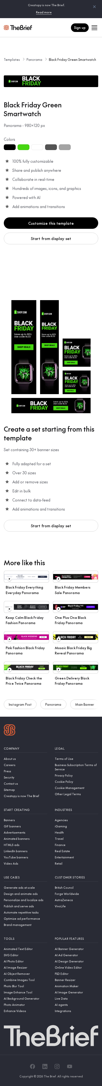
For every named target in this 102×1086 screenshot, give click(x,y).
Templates (12, 59)
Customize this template (51, 223)
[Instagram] (57, 1066)
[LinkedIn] (45, 1066)
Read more (44, 12)
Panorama (34, 59)
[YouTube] (69, 1066)
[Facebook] (32, 1066)
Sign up (80, 27)
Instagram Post (20, 704)
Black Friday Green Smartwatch (72, 59)
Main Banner (84, 704)
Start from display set (51, 238)
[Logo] (9, 730)
